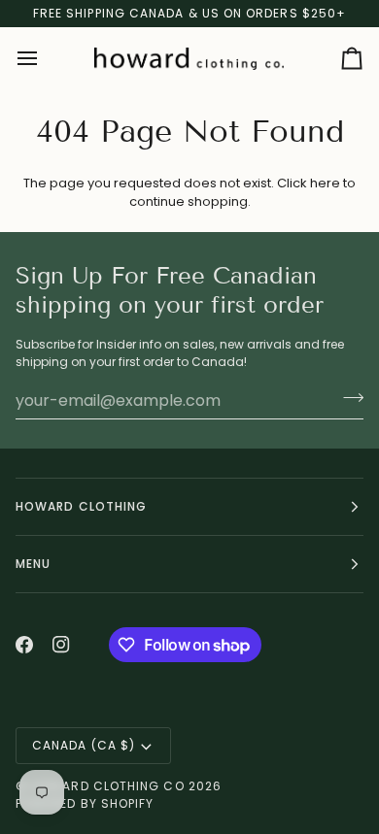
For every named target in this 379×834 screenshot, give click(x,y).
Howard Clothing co (107, 786)
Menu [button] (33, 563)
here (325, 183)
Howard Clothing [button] (81, 506)
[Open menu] (45, 59)
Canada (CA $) (83, 745)
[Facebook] (24, 644)
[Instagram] (61, 644)
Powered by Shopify (85, 803)
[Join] (347, 398)
